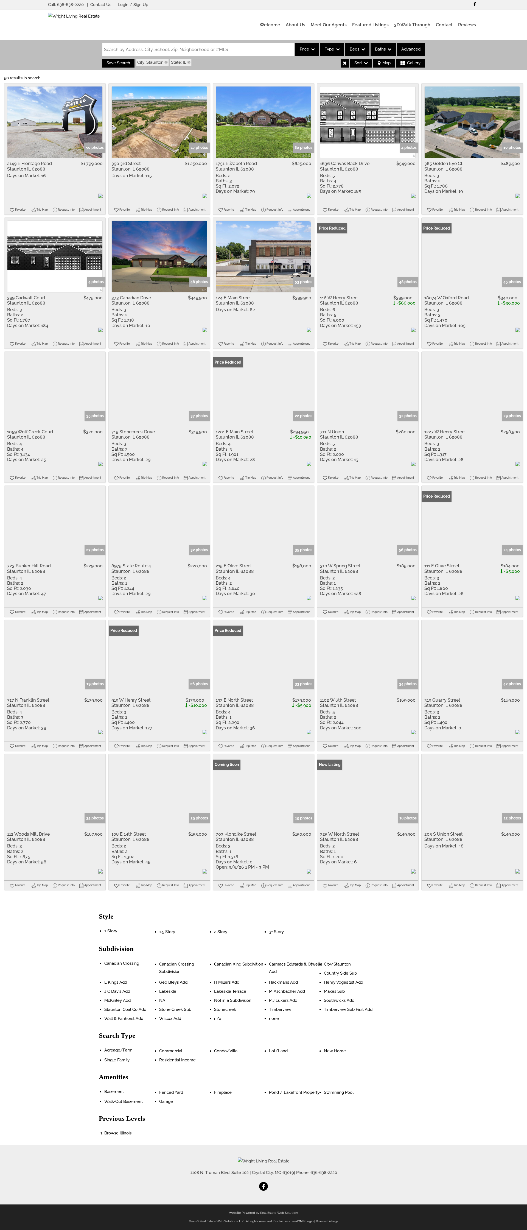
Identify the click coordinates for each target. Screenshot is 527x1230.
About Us (295, 24)
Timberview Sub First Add (348, 1009)
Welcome (270, 24)
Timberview (280, 1009)
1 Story (110, 930)
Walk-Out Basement (123, 1101)
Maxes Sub (334, 991)
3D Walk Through (412, 24)
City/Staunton (337, 964)
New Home (335, 1050)
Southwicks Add (339, 1000)
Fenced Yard (171, 1092)
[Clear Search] (345, 63)
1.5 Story (167, 931)
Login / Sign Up (133, 4)
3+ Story (276, 931)
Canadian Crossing (121, 963)
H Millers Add (226, 982)
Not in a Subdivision (232, 1000)
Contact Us (100, 4)
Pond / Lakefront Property (294, 1092)
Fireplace (223, 1092)
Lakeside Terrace (230, 991)
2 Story (220, 931)
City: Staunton (150, 62)
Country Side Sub (340, 973)
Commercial (170, 1050)
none (274, 1018)
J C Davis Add (117, 991)
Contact (444, 24)
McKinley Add (117, 1000)
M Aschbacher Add (287, 991)
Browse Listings (327, 1221)
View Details (55, 122)
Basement (114, 1091)
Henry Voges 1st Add (343, 982)
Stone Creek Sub (175, 1009)
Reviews (467, 24)
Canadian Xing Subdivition (238, 964)
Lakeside (167, 991)
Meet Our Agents (329, 24)
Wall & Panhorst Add (123, 1018)
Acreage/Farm (118, 1050)
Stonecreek (225, 1009)
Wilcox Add (170, 1018)
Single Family (117, 1060)
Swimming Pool (339, 1092)
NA (162, 1000)
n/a (217, 1018)
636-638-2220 (70, 4)
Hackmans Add (283, 982)
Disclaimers (281, 1221)
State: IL (178, 62)
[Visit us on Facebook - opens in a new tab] (475, 4)
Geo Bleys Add (173, 982)
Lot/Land (278, 1050)
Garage (166, 1101)
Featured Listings (370, 24)
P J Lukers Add (283, 1000)
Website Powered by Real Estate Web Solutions (263, 1213)
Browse (117, 1133)
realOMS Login (302, 1221)
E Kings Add (115, 982)
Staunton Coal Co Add (125, 1009)
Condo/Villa (225, 1050)
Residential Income (177, 1060)
